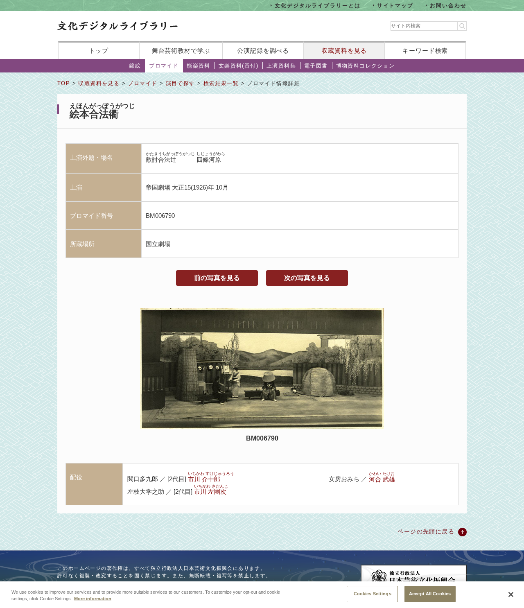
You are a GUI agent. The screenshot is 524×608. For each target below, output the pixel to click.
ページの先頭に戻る (426, 531)
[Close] (511, 594)
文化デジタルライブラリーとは (317, 5)
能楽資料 (198, 66)
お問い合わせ (448, 5)
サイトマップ (395, 5)
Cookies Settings (372, 593)
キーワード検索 (425, 50)
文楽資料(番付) (238, 66)
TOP (63, 83)
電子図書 (316, 66)
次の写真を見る (307, 277)
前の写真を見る (217, 277)
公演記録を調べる (263, 50)
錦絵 (135, 66)
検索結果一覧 (221, 83)
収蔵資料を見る (344, 50)
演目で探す (180, 83)
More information (92, 599)
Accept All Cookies (430, 593)
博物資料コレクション (365, 66)
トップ (98, 50)
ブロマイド (163, 66)
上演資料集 (281, 66)
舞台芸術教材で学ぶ (181, 50)
